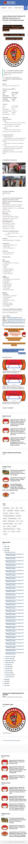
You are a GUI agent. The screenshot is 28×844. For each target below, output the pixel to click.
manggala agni (11, 521)
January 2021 (8, 676)
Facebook (15, 349)
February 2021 (9, 674)
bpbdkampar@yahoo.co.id (14, 317)
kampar (4, 351)
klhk (19, 518)
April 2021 (7, 670)
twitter (13, 531)
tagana (8, 526)
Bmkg (17, 508)
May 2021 (7, 668)
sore (4, 526)
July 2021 (7, 664)
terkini (4, 531)
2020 (5, 679)
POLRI (21, 521)
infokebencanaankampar (8, 515)
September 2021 (9, 660)
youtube (5, 534)
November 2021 (9, 656)
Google (17, 513)
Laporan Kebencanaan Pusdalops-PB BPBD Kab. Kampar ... (14, 555)
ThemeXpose (11, 842)
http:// (10, 321)
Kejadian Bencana (12, 518)
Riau (16, 523)
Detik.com (5, 513)
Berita (10, 7)
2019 (5, 681)
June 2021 (8, 666)
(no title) (12, 493)
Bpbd (4, 349)
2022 (5, 548)
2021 (5, 550)
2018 (5, 683)
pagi (18, 521)
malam (4, 521)
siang (20, 523)
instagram (21, 349)
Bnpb (21, 508)
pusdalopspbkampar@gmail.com (16, 319)
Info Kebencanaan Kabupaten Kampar (11, 740)
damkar (22, 510)
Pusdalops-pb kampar (13, 351)
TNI (8, 531)
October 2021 (8, 658)
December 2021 (9, 552)
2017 (5, 685)
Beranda (4, 7)
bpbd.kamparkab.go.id (18, 321)
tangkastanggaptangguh (9, 528)
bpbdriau (17, 510)
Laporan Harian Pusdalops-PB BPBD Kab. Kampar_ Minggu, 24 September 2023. (11, 403)
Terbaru (19, 528)
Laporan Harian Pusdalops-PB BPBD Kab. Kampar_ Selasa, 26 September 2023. (11, 372)
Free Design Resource (20, 842)
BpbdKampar (9, 349)
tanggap (14, 526)
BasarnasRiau (6, 508)
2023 (5, 546)
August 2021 (8, 662)
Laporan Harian (18, 7)
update (18, 531)
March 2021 (8, 672)
